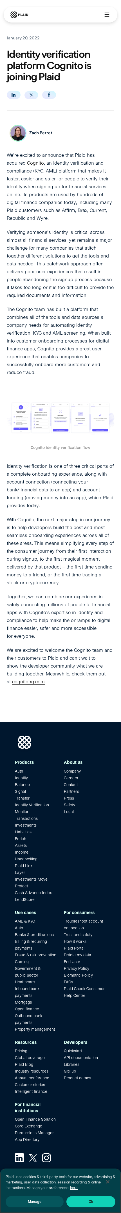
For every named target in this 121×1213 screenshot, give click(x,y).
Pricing (21, 1051)
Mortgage (23, 1002)
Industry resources (31, 1071)
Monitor (21, 811)
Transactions (26, 818)
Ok (91, 1201)
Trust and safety (78, 934)
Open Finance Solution (35, 1119)
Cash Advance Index (33, 892)
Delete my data (77, 955)
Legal (69, 811)
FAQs (68, 982)
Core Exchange (28, 1126)
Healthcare (25, 982)
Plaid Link (23, 865)
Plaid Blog (24, 1064)
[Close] (108, 1182)
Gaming (22, 961)
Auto (19, 928)
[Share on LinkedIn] (14, 95)
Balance (22, 784)
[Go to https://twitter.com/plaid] (32, 1157)
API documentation (81, 1057)
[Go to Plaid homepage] (19, 14)
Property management (35, 1029)
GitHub (70, 1071)
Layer (20, 872)
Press (69, 798)
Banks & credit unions (34, 934)
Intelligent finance (31, 1091)
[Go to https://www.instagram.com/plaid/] (46, 1157)
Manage (35, 1201)
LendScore (25, 899)
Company (72, 771)
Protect (21, 886)
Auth (19, 771)
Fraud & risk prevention (35, 955)
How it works (75, 941)
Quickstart (73, 1051)
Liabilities (23, 832)
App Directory (27, 1139)
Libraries (71, 1064)
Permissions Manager (34, 1133)
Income (21, 852)
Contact (71, 784)
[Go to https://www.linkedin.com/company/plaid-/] (19, 1157)
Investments (26, 825)
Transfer (22, 798)
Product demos (77, 1078)
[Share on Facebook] (49, 95)
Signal (20, 791)
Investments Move (31, 879)
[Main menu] (107, 14)
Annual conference (32, 1078)
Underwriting (26, 859)
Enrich (20, 838)
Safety (69, 805)
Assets (21, 845)
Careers (71, 778)
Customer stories (30, 1084)
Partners (71, 791)
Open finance (27, 1009)
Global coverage (30, 1057)
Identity (21, 778)
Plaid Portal (74, 948)
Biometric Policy (78, 975)
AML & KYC (25, 921)
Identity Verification (32, 805)
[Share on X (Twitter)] (31, 95)
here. (74, 1188)
